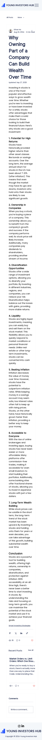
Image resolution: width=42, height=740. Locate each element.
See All (30, 650)
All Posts (10, 17)
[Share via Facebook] (10, 633)
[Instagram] (19, 726)
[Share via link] (27, 633)
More (20, 17)
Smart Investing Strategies (19, 625)
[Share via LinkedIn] (21, 633)
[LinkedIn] (22, 726)
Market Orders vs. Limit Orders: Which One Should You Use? (22, 659)
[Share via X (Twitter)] (15, 633)
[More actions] (31, 30)
